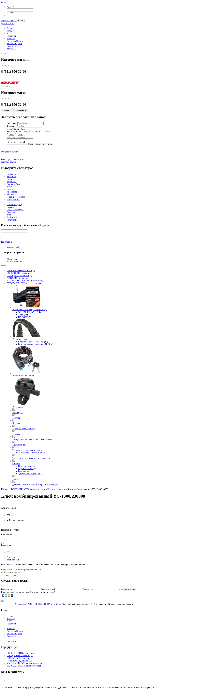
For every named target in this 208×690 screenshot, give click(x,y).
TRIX (21, 314)
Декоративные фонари (29, 473)
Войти (20, 21)
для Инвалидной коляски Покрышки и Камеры (35, 484)
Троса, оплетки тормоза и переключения (32, 458)
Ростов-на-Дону (14, 204)
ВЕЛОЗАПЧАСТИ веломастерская (24, 283)
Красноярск (12, 192)
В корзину (6, 545)
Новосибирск (13, 199)
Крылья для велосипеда (23, 428)
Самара (10, 207)
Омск (9, 202)
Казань (10, 186)
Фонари (16, 463)
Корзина (10, 261)
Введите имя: (7, 589)
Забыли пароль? (9, 20)
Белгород (11, 174)
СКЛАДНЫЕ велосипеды (19, 275)
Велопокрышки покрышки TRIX (34, 344)
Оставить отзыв (128, 589)
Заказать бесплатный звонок (14, 111)
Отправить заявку (9, 151)
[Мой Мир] (12, 595)
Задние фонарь (25, 468)
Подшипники (19, 445)
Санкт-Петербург (15, 209)
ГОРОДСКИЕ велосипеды (20, 273)
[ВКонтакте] (3, 595)
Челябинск (12, 220)
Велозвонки (18, 407)
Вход (3, 2)
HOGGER (23, 317)
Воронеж (11, 179)
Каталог (5, 489)
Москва (10, 194)
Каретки (16, 423)
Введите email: (48, 589)
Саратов (11, 212)
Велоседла (17, 412)
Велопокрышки (20, 339)
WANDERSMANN (27, 312)
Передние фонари (26, 466)
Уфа (9, 214)
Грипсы (16, 418)
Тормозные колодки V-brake (32, 452)
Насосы (16, 434)
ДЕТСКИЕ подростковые (19, 278)
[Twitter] (6, 595)
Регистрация (8, 23)
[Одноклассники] (9, 595)
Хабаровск (12, 217)
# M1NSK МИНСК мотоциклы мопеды (26, 280)
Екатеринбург (13, 184)
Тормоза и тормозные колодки (27, 450)
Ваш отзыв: (88, 589)
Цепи (15, 479)
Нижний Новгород (16, 197)
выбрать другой (8, 162)
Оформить (19, 261)
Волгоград (12, 176)
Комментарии (13, 559)
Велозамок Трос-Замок (23, 375)
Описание (12, 557)
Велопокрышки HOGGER (31, 341)
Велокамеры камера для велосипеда (29, 309)
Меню (4, 265)
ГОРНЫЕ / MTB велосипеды (21, 270)
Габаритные (24, 471)
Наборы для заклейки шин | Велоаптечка (32, 439)
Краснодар (12, 189)
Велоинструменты (56, 489)
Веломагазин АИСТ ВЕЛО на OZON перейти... (37, 604)
